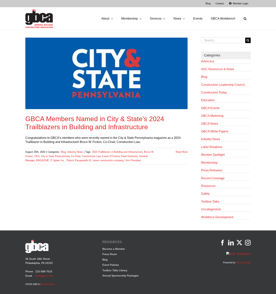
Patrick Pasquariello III (78, 160)
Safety (205, 193)
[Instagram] (248, 242)
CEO (36, 156)
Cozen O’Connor (111, 156)
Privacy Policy (48, 284)
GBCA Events (210, 108)
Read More (182, 151)
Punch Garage (243, 262)
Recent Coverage (213, 178)
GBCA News (209, 123)
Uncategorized (211, 209)
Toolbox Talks (210, 201)
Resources (208, 186)
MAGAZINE (42, 160)
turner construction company (108, 160)
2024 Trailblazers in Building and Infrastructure (117, 151)
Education (208, 100)
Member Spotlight (213, 154)
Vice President (133, 160)
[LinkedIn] (231, 242)
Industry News (75, 151)
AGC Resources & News (217, 69)
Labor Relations (211, 147)
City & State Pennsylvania (55, 156)
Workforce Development (217, 217)
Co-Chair (75, 156)
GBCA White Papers (214, 131)
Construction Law (91, 156)
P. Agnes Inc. (58, 160)
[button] (245, 18)
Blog (63, 151)
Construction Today (214, 92)
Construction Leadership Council (223, 84)
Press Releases (211, 170)
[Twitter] (239, 242)
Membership (209, 162)
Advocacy (207, 61)
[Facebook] (222, 242)
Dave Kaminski (129, 156)
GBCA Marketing (212, 115)
